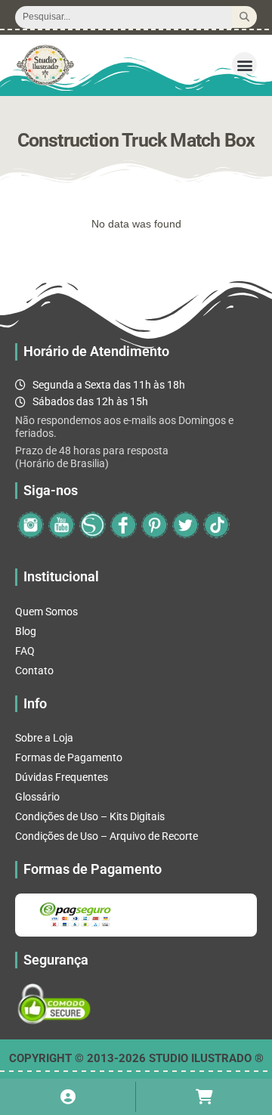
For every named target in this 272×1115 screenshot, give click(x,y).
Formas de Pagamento (68, 757)
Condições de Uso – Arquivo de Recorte (106, 836)
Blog (25, 631)
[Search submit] (244, 17)
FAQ (25, 651)
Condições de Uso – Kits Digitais (90, 816)
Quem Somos (46, 612)
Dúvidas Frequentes (61, 777)
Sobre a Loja (44, 738)
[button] (244, 64)
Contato (34, 670)
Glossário (37, 797)
